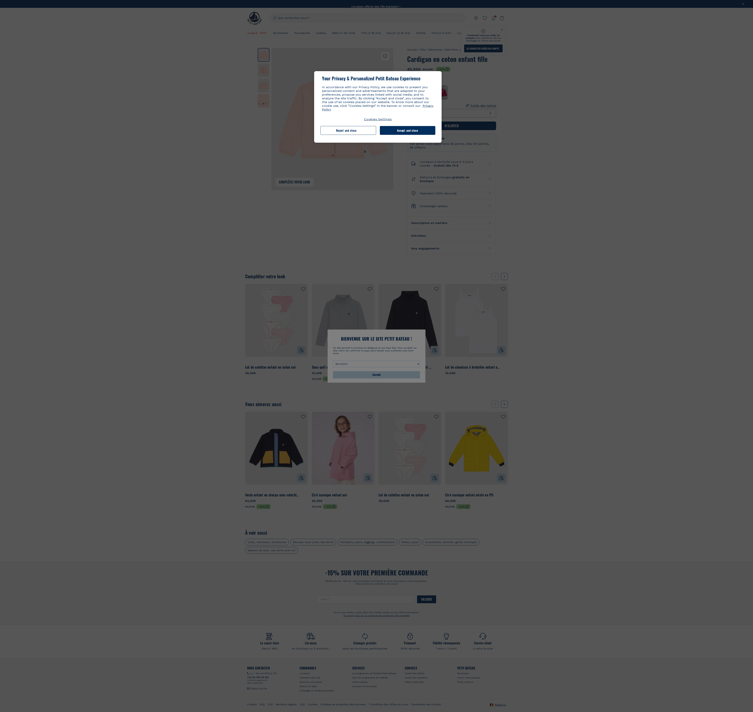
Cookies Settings (378, 119)
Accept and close (407, 130)
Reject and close (346, 130)
